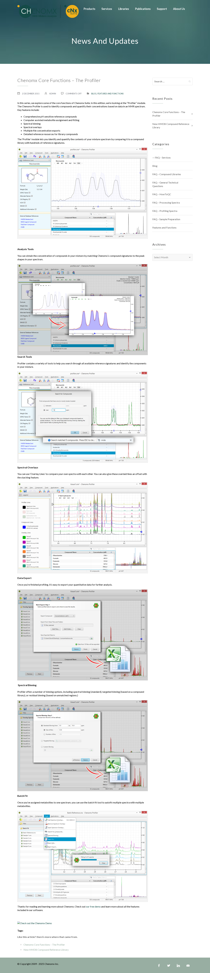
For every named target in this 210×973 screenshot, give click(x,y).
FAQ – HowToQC (161, 194)
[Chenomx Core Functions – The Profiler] (48, 11)
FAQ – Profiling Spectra (164, 210)
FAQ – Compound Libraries (166, 174)
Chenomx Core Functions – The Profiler (44, 944)
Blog (94, 93)
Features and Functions (110, 93)
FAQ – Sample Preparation (166, 219)
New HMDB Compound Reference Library (46, 949)
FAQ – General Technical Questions (165, 184)
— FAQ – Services (161, 157)
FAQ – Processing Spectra (166, 202)
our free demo (93, 906)
